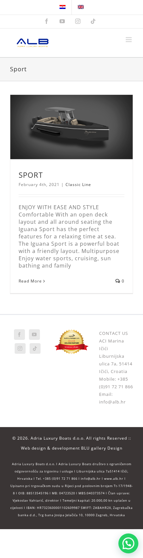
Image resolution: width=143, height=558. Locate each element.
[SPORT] (71, 127)
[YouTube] (34, 334)
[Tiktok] (35, 348)
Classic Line (78, 184)
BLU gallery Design (101, 448)
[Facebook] (19, 334)
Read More (30, 281)
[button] (128, 543)
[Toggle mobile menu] (129, 39)
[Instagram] (20, 348)
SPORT (31, 175)
